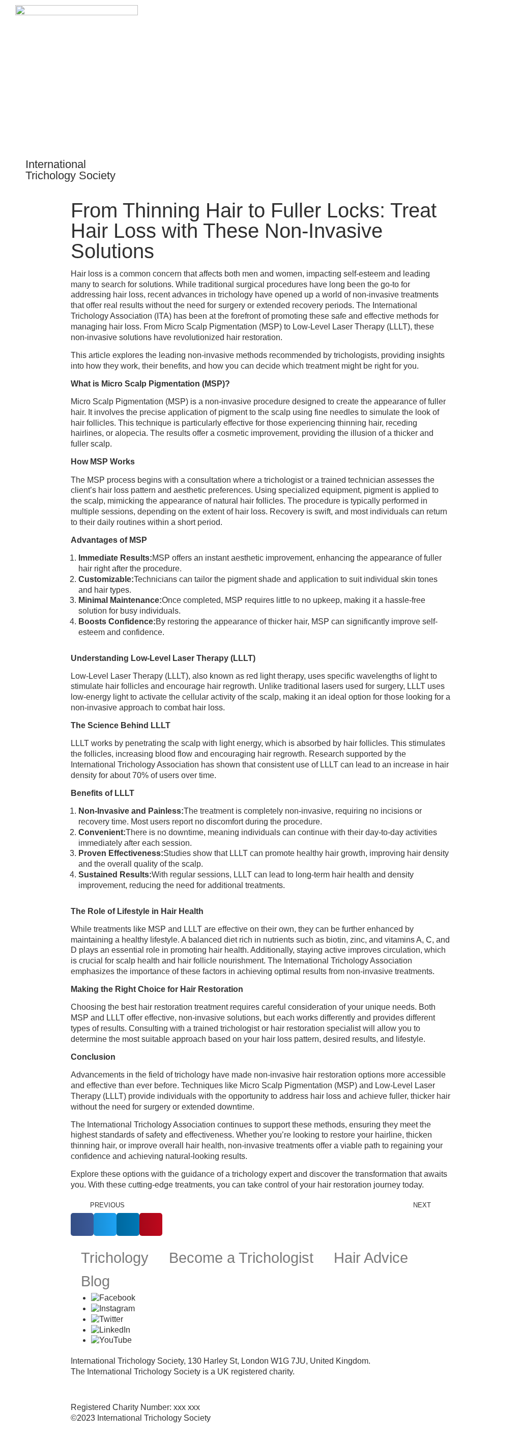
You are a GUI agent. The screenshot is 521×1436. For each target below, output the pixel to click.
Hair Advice (371, 1258)
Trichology (115, 1258)
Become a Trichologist (241, 1258)
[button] (498, 161)
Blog (95, 1281)
